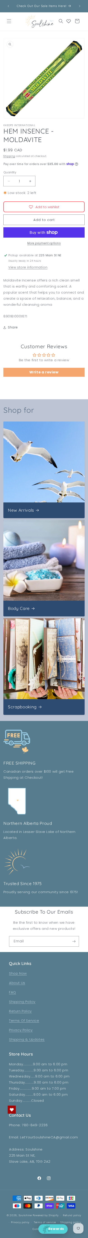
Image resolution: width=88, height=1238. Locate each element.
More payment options (44, 243)
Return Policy (20, 1011)
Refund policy (72, 1215)
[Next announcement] (80, 6)
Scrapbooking (22, 706)
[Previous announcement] (8, 6)
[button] (9, 21)
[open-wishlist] (12, 1110)
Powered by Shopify (46, 1215)
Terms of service (45, 1222)
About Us (17, 982)
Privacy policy (20, 1222)
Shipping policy (70, 1222)
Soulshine (26, 1215)
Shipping (9, 156)
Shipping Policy (22, 1001)
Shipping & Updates (27, 1039)
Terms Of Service (24, 1020)
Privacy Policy (20, 1030)
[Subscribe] (74, 941)
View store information (27, 267)
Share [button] (13, 327)
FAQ (12, 992)
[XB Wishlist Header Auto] (68, 21)
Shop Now (18, 973)
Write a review (43, 372)
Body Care (19, 608)
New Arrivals (21, 510)
